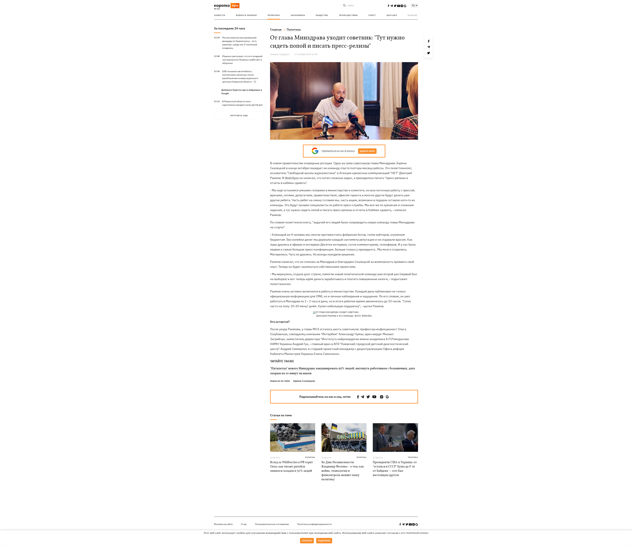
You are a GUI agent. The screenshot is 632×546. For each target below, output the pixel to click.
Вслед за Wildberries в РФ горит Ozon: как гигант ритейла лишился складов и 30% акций (291, 466)
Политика (274, 15)
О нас (244, 524)
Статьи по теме (281, 415)
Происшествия (348, 15)
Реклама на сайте (223, 524)
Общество (322, 15)
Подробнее (324, 540)
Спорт (372, 15)
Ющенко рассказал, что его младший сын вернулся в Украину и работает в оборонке (242, 60)
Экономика (298, 15)
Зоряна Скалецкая (304, 380)
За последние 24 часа (229, 28)
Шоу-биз (392, 15)
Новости (219, 15)
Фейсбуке (292, 178)
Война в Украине (246, 15)
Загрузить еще (239, 115)
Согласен (307, 540)
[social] (388, 5)
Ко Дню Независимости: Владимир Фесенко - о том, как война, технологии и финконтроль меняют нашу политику (342, 471)
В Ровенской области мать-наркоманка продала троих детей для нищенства (242, 105)
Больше (412, 15)
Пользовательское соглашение (272, 524)
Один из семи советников (351, 163)
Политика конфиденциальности (314, 524)
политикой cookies (417, 533)
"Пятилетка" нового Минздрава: (292, 368)
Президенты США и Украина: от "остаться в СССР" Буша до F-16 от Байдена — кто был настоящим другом (395, 468)
